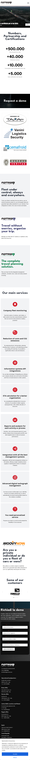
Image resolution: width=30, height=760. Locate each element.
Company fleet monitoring (15, 310)
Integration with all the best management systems (15, 456)
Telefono (5, 642)
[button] (12, 597)
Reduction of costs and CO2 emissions (15, 339)
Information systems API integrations (15, 370)
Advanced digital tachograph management (15, 484)
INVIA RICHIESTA (8, 649)
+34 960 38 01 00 (6, 731)
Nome (4, 625)
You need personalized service (15, 516)
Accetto (15, 754)
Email (4, 636)
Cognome (5, 630)
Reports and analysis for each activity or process (15, 427)
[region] (15, 749)
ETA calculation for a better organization (15, 397)
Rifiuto (15, 757)
